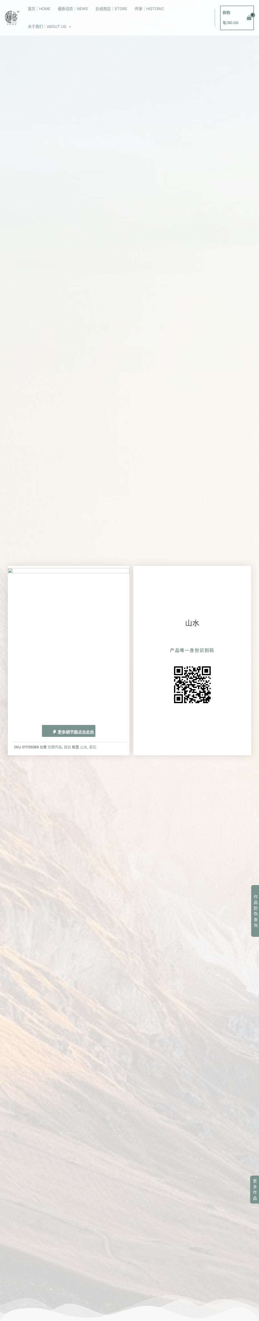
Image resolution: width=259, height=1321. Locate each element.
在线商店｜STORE (111, 8)
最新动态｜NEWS (73, 8)
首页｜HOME (39, 8)
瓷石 (92, 747)
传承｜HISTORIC (149, 8)
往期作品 (55, 747)
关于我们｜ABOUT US (47, 26)
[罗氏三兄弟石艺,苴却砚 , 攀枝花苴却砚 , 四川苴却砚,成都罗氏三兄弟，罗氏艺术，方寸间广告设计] (12, 17)
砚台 (67, 747)
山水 (83, 747)
